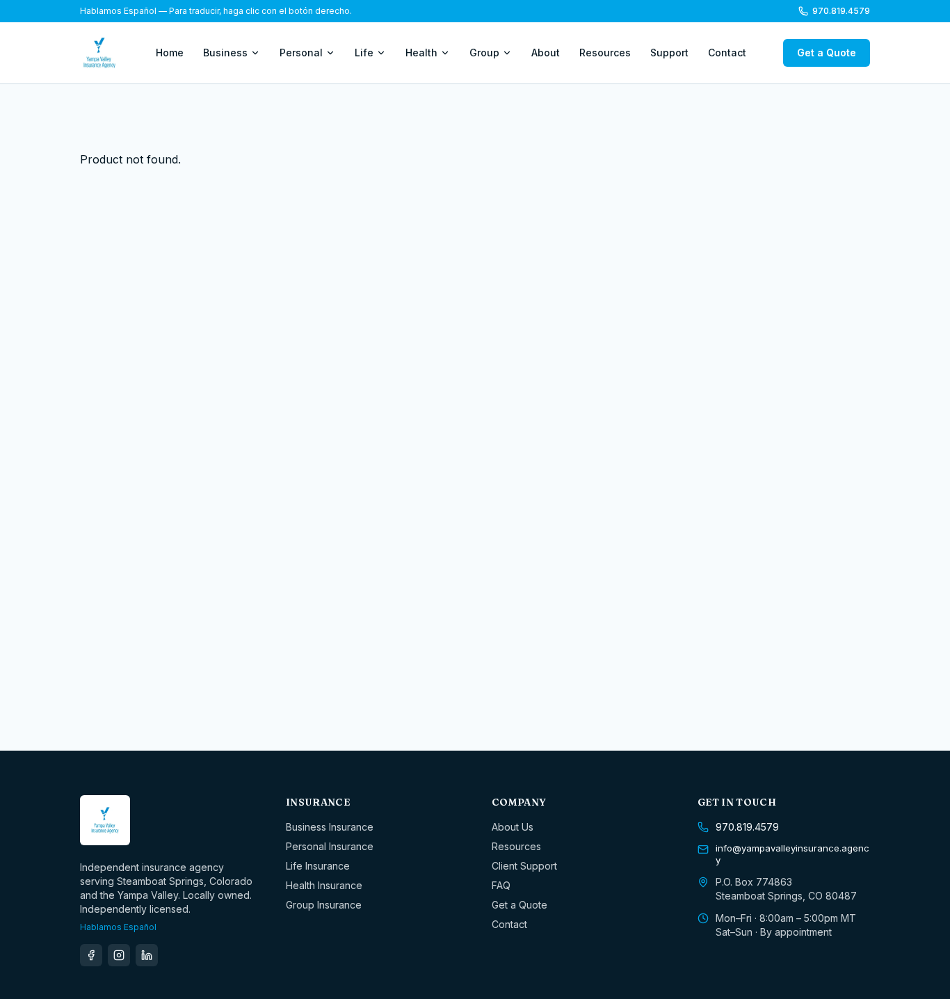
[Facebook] (91, 955)
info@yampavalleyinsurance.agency (792, 854)
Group (484, 52)
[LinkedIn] (147, 955)
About (545, 52)
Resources (605, 52)
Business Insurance (329, 827)
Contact (727, 52)
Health (421, 52)
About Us (512, 827)
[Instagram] (119, 955)
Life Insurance (318, 866)
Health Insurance (324, 885)
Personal (301, 52)
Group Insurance (324, 905)
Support (669, 52)
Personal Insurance (329, 846)
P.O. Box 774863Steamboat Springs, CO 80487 (786, 889)
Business (225, 52)
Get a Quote (826, 52)
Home (170, 52)
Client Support (524, 866)
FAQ (501, 885)
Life (364, 52)
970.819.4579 (841, 11)
